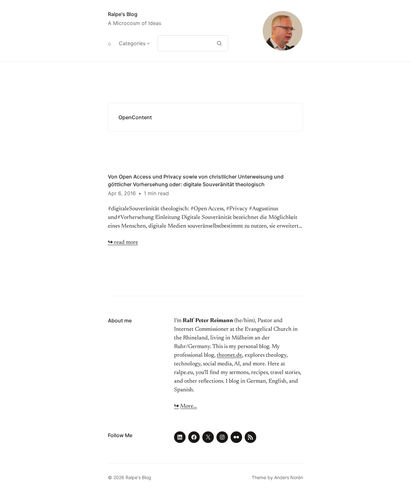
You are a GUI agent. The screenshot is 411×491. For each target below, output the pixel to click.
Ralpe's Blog (122, 14)
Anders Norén (288, 477)
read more (123, 243)
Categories (132, 43)
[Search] (219, 43)
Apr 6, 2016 (122, 193)
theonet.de (229, 355)
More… (188, 406)
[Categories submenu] (148, 43)
